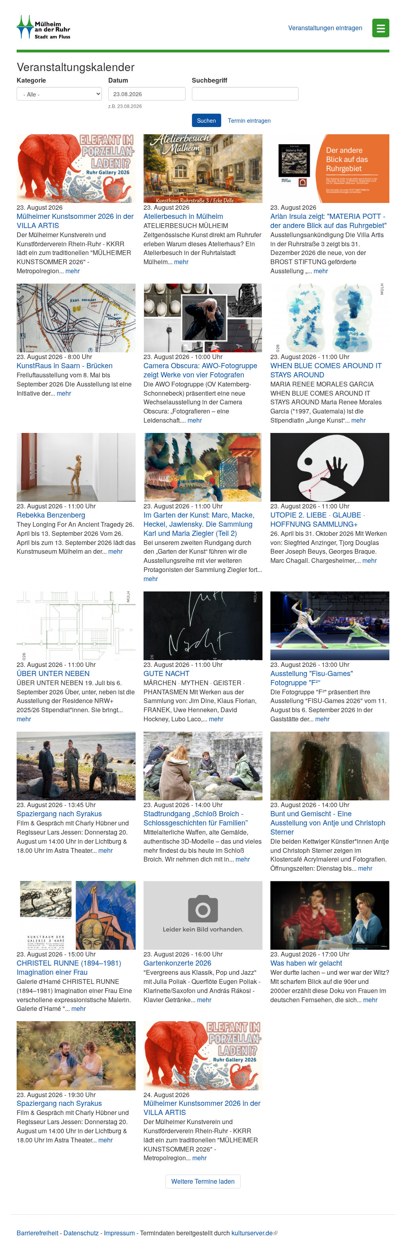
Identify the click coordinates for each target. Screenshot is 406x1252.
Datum (118, 80)
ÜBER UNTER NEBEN (53, 673)
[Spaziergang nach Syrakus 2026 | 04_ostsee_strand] (76, 766)
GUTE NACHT (167, 673)
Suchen (206, 120)
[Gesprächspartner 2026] (329, 766)
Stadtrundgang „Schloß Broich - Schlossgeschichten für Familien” (196, 817)
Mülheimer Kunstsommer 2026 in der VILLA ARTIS (75, 220)
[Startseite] (46, 27)
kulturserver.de (252, 1232)
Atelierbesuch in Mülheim (183, 216)
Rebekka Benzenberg (51, 514)
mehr (72, 270)
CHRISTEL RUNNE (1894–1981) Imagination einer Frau (69, 967)
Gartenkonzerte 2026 (177, 962)
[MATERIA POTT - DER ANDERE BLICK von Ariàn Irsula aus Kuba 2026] (329, 168)
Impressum (119, 1232)
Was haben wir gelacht (306, 962)
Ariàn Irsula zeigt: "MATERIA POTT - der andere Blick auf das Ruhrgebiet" (328, 220)
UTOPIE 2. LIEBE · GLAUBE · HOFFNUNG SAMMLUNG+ (317, 519)
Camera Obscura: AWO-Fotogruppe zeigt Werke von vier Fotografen (200, 369)
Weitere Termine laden (203, 1181)
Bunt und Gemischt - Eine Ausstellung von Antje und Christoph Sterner (327, 822)
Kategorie (31, 80)
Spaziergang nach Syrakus (59, 813)
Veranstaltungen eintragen (325, 27)
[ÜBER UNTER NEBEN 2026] (76, 625)
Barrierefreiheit (37, 1232)
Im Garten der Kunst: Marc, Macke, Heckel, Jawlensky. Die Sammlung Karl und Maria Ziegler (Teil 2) (199, 523)
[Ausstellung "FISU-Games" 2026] (329, 625)
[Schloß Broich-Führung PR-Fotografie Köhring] (203, 766)
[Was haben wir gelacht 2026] (329, 915)
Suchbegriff (209, 80)
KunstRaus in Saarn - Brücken (65, 365)
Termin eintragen (249, 120)
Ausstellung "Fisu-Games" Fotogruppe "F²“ (311, 677)
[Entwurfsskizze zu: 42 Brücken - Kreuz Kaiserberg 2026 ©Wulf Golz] (76, 318)
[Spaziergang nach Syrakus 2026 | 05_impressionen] (76, 1055)
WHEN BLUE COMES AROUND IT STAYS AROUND (326, 369)
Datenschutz (81, 1232)
